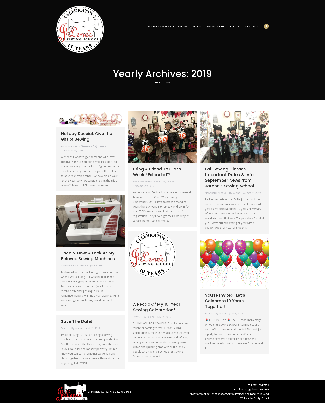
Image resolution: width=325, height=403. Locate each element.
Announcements (70, 146)
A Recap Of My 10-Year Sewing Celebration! (156, 307)
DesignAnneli (261, 398)
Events (157, 181)
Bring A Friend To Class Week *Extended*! (157, 172)
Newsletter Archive (215, 193)
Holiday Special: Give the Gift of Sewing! (86, 136)
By (98, 146)
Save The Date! (76, 321)
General (85, 146)
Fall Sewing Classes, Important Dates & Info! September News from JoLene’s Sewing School (230, 177)
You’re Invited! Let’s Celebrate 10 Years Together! (225, 300)
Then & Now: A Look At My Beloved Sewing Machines (88, 256)
